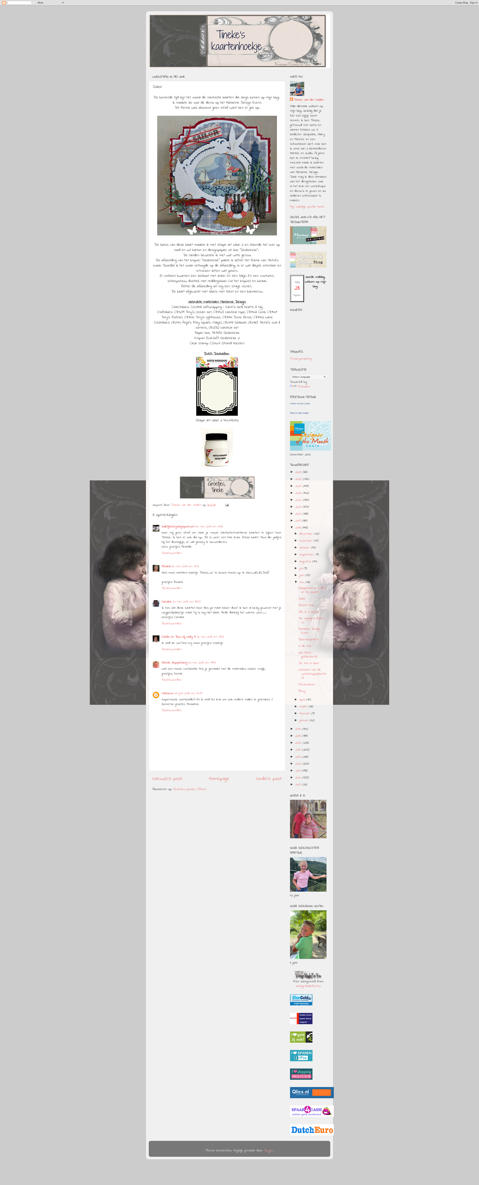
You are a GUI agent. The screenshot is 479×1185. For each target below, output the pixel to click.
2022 (299, 500)
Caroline (167, 601)
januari (304, 720)
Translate (304, 386)
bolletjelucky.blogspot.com (178, 526)
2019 (298, 520)
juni (302, 575)
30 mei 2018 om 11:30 (209, 526)
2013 (298, 757)
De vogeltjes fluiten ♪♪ (311, 620)
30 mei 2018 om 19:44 (202, 662)
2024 (299, 486)
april (302, 699)
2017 (298, 729)
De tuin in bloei (308, 663)
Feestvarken (306, 684)
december (306, 533)
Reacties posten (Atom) (189, 789)
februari (305, 713)
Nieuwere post (167, 778)
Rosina (166, 566)
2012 (298, 763)
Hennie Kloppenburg (174, 662)
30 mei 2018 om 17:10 (185, 566)
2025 (299, 479)
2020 (299, 513)
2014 (298, 749)
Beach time (306, 605)
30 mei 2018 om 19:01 (210, 636)
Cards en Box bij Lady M (179, 636)
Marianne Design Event (309, 631)
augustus (305, 561)
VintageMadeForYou (308, 986)
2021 (298, 507)
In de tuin (304, 646)
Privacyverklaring (301, 358)
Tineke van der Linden (309, 100)
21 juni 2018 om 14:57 (188, 693)
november (306, 540)
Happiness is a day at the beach (312, 590)
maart (304, 706)
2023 (299, 493)
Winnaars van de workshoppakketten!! (312, 673)
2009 (298, 784)
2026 (299, 472)
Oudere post (269, 778)
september (307, 554)
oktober (305, 547)
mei (302, 582)
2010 (298, 777)
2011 (298, 770)
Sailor (302, 598)
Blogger (268, 1150)
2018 (298, 527)
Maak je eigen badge (299, 413)
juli (301, 568)
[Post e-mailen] (227, 505)
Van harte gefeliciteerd (307, 654)
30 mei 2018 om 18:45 (187, 601)
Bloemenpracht (308, 639)
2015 (299, 743)
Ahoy (301, 691)
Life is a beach (308, 611)
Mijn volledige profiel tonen (307, 206)
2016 (298, 736)
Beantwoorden (171, 553)
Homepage (219, 778)
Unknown (167, 693)
